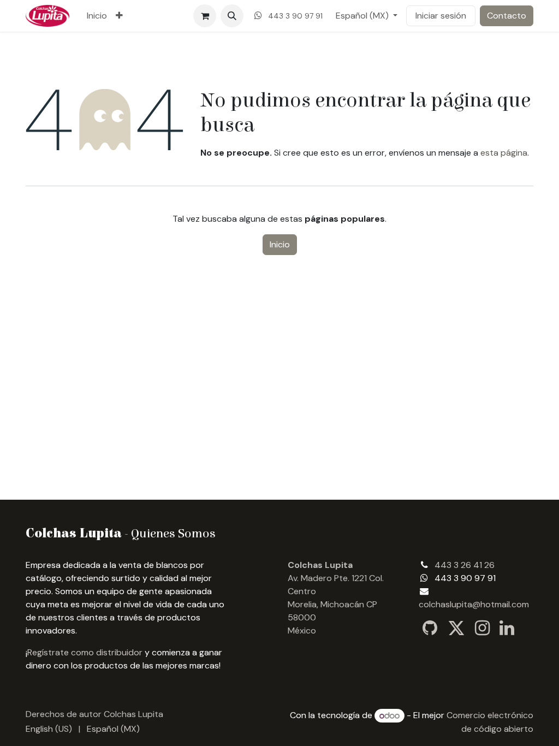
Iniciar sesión (440, 15)
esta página (503, 152)
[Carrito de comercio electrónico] (204, 15)
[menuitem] (96, 16)
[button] (232, 15)
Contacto (506, 15)
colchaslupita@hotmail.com (474, 604)
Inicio (280, 244)
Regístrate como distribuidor (84, 652)
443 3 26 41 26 (465, 565)
